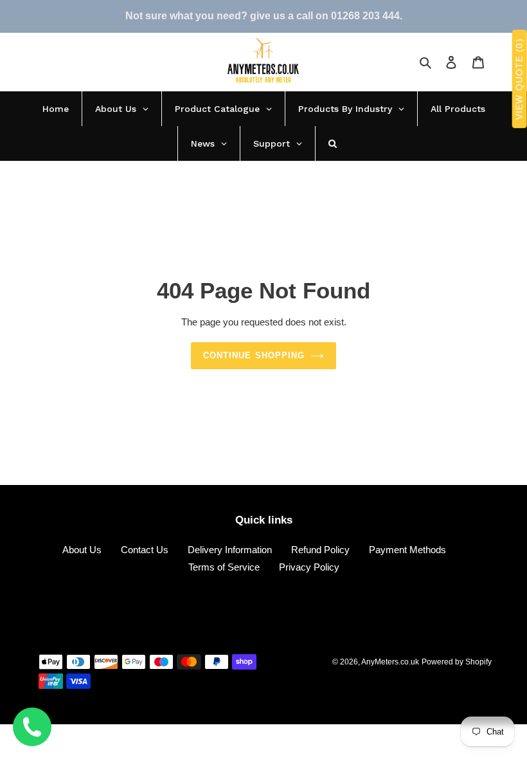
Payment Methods (407, 549)
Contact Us (144, 549)
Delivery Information (230, 549)
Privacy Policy (309, 567)
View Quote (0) (519, 79)
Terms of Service (224, 567)
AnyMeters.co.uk (390, 661)
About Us (82, 549)
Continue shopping (254, 355)
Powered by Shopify (457, 661)
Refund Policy (320, 549)
